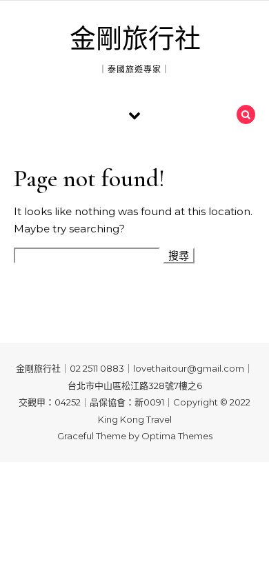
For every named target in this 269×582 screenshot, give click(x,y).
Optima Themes (176, 435)
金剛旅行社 (135, 39)
